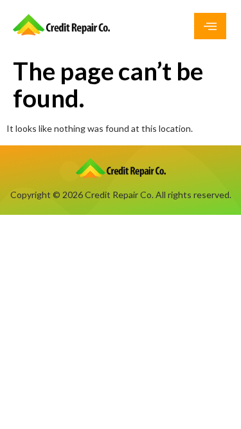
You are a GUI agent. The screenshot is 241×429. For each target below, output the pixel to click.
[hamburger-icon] (210, 26)
